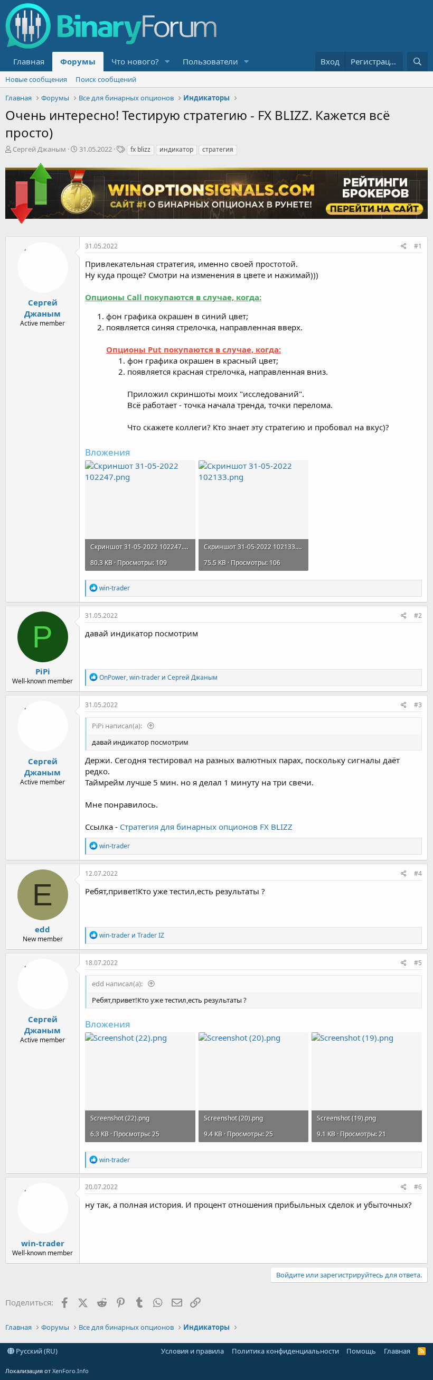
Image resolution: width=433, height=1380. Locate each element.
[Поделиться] (403, 246)
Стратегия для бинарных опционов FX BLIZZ (206, 826)
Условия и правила (192, 1351)
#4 (418, 873)
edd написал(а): (118, 983)
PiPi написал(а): (118, 725)
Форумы (78, 61)
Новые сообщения (36, 79)
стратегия (217, 149)
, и (158, 677)
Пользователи (210, 61)
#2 (418, 615)
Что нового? (135, 61)
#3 (418, 704)
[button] (167, 61)
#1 (418, 246)
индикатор (176, 149)
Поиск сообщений (106, 79)
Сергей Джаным (39, 149)
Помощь (361, 1351)
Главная (28, 61)
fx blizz (140, 149)
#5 (418, 962)
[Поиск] (417, 61)
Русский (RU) (36, 1351)
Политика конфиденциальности (285, 1351)
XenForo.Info (70, 1371)
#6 (418, 1186)
